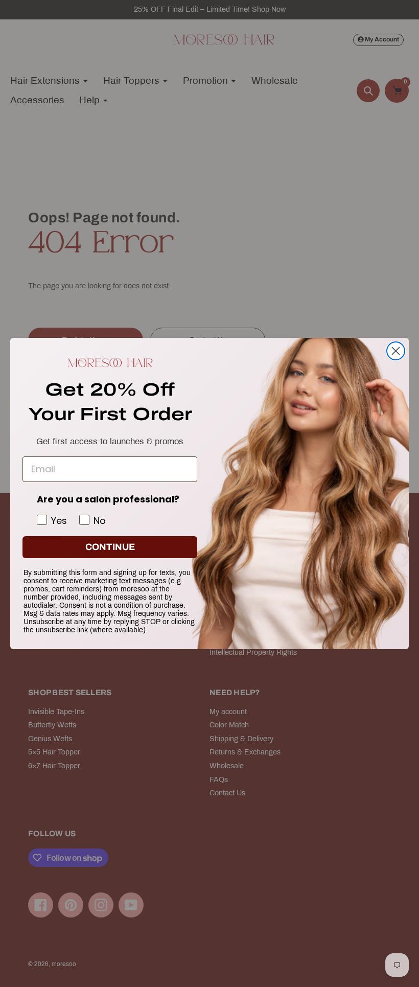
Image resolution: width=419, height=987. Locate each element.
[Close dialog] (396, 351)
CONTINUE (110, 547)
